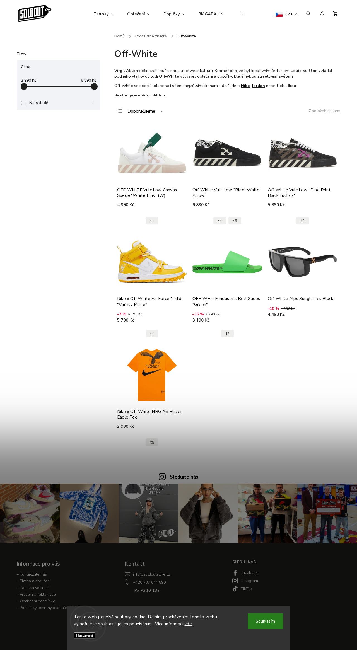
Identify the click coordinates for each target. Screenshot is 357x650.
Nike (245, 85)
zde (188, 624)
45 (235, 220)
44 (220, 220)
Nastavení (84, 635)
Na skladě (61, 102)
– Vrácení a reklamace (36, 594)
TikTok (246, 588)
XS (152, 442)
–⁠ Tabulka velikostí (33, 587)
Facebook (249, 572)
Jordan (258, 85)
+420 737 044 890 (149, 582)
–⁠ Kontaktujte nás (32, 574)
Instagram (249, 580)
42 (302, 220)
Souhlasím (265, 621)
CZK (289, 14)
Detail (176, 204)
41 (152, 220)
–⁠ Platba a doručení (33, 581)
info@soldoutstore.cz (151, 574)
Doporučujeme (141, 111)
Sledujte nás (184, 477)
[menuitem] (106, 14)
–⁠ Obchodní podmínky (36, 601)
